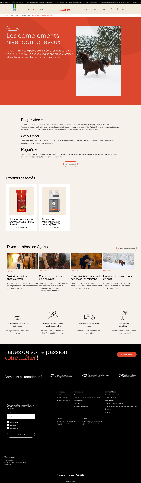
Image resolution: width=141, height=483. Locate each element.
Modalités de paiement (112, 395)
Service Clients (110, 392)
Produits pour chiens (62, 395)
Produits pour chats (62, 397)
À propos (108, 409)
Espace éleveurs (78, 400)
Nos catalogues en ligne (81, 406)
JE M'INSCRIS (21, 435)
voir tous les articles (126, 247)
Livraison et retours (110, 397)
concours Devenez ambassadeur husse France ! (87, 397)
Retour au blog (70, 164)
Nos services (78, 392)
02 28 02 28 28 (8, 462)
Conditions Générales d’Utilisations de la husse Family (121, 406)
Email (9, 412)
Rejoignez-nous (126, 354)
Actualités (77, 403)
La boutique (60, 392)
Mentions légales (110, 400)
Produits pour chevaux (63, 400)
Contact (107, 412)
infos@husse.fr (8, 460)
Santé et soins (13, 28)
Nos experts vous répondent (82, 395)
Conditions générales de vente (114, 403)
